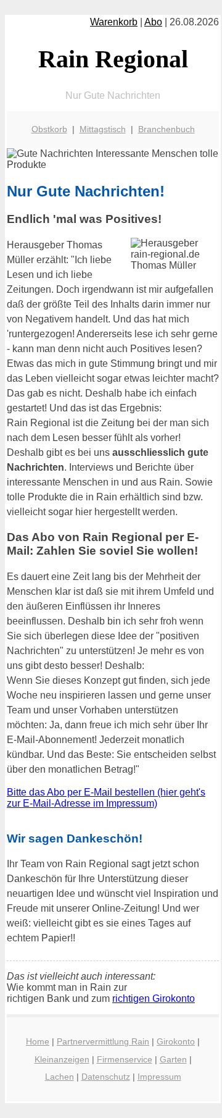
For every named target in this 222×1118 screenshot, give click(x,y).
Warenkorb (114, 22)
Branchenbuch (166, 129)
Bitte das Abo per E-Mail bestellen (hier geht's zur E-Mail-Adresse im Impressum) (106, 798)
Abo (153, 22)
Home (37, 1041)
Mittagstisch (103, 129)
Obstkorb (49, 129)
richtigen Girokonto (153, 998)
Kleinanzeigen (62, 1059)
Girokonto (176, 1041)
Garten (173, 1059)
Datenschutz (105, 1077)
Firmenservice (124, 1059)
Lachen (59, 1077)
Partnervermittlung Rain (103, 1041)
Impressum (159, 1077)
